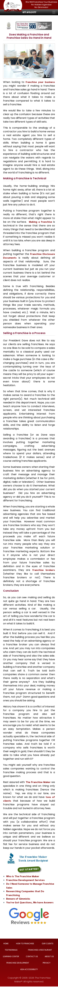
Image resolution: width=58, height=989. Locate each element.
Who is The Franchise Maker (22, 876)
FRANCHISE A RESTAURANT (40, 950)
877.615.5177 (29, 12)
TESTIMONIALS (11, 950)
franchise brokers (43, 569)
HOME (6, 943)
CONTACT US (32, 956)
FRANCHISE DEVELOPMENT (17, 962)
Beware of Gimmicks (18, 898)
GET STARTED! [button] (29, 869)
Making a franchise (40, 221)
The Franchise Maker (38, 782)
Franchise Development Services (25, 880)
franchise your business (40, 82)
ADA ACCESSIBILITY (29, 969)
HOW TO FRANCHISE (25, 943)
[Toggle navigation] (54, 12)
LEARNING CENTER (11, 956)
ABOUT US (49, 956)
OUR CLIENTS (47, 943)
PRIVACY (46, 962)
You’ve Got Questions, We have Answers (30, 902)
